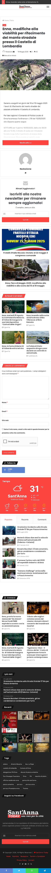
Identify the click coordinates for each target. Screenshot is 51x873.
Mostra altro (25, 143)
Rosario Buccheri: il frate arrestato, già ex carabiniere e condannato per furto (32, 551)
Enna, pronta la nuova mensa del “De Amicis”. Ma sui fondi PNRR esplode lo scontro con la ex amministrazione (13, 621)
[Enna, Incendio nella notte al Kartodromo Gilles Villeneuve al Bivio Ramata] (37, 306)
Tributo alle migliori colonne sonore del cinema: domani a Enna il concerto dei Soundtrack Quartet (38, 621)
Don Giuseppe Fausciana (11, 776)
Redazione (9, 52)
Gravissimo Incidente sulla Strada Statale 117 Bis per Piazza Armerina (32, 528)
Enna (24, 776)
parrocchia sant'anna (29, 780)
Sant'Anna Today (42, 852)
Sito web (5, 420)
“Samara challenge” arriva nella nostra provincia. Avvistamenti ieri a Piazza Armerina (32, 573)
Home (6, 20)
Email (4, 411)
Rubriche (15, 856)
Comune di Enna (25, 768)
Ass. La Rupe (29, 764)
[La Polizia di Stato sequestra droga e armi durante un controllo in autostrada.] (37, 337)
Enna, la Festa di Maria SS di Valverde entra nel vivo (13, 347)
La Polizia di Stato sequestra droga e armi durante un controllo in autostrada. (36, 349)
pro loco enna (30, 784)
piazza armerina (8, 784)
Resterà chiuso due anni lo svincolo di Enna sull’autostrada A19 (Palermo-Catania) (32, 539)
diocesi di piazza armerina (29, 772)
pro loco (19, 784)
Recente (24, 519)
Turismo (25, 788)
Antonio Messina (16, 764)
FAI (31, 776)
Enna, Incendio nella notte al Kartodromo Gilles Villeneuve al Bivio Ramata (37, 318)
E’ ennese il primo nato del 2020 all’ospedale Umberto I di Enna (31, 561)
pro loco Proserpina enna (11, 788)
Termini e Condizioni (37, 856)
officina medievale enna (11, 780)
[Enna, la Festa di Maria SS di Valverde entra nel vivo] (13, 337)
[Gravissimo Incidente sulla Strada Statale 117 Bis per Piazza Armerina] (9, 530)
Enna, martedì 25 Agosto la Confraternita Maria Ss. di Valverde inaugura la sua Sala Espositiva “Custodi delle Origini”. (13, 320)
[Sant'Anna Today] (25, 6)
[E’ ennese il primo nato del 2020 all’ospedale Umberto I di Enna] (9, 563)
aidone (5, 764)
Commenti (42, 519)
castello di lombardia (10, 768)
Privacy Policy (22, 860)
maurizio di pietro (40, 776)
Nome (5, 402)
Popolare (8, 519)
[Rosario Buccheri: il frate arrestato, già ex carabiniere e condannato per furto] (9, 552)
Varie (12, 20)
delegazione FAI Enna (10, 772)
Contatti (31, 860)
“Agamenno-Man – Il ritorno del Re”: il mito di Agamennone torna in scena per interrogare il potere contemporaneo (37, 652)
